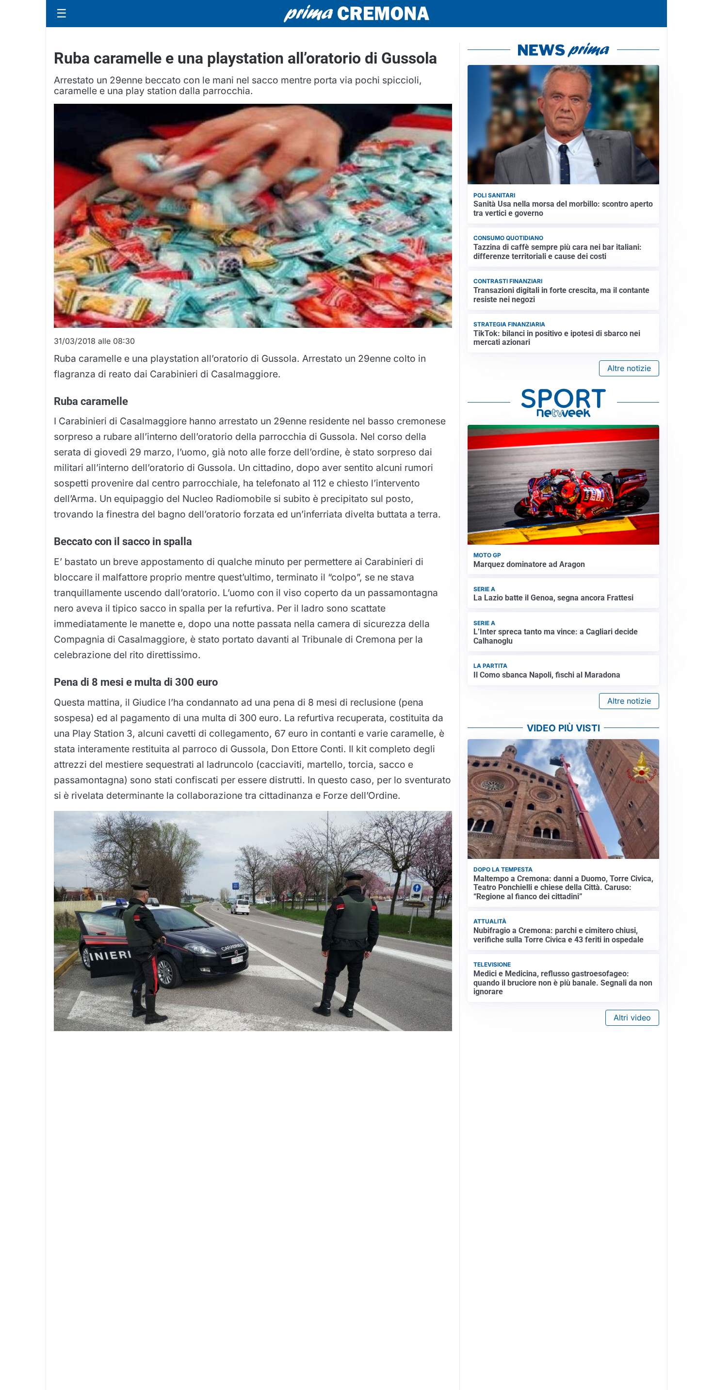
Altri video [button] (632, 1017)
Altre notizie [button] (629, 368)
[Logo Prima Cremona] (356, 13)
